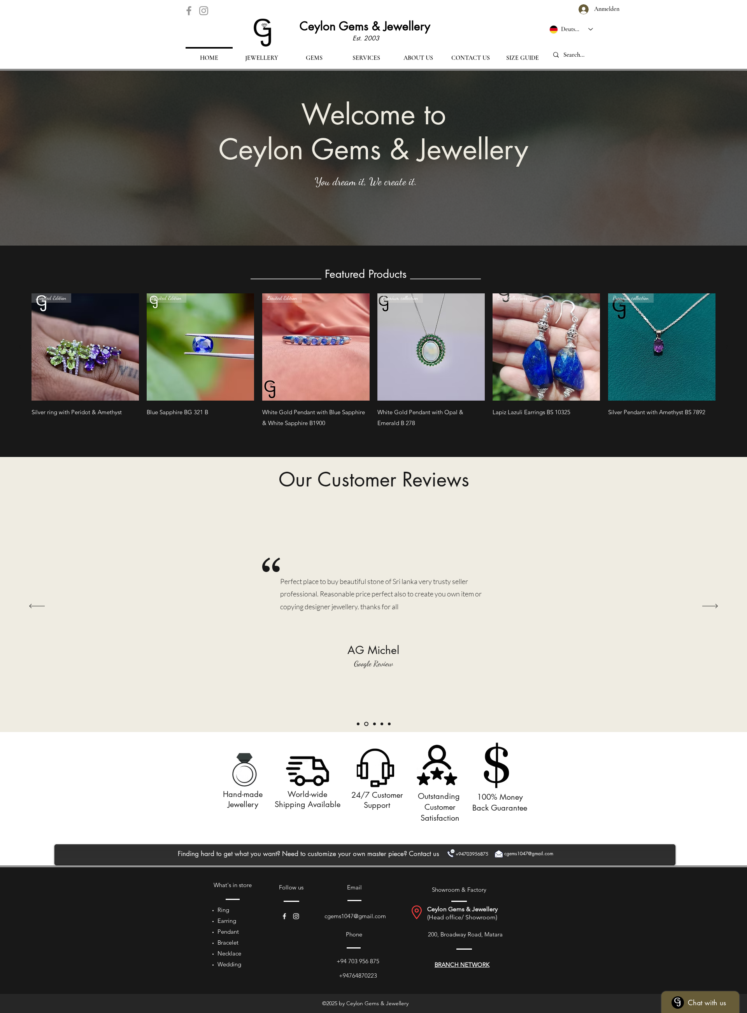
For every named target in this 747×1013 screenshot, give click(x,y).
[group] (373, 361)
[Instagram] (204, 11)
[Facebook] (189, 11)
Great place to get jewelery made (319, 593)
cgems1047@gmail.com (355, 916)
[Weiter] (710, 607)
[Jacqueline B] (374, 724)
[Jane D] (358, 723)
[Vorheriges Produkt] (20, 346)
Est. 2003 (365, 38)
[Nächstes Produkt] (726, 346)
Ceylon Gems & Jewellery (365, 26)
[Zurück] (37, 607)
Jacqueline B (297, 532)
